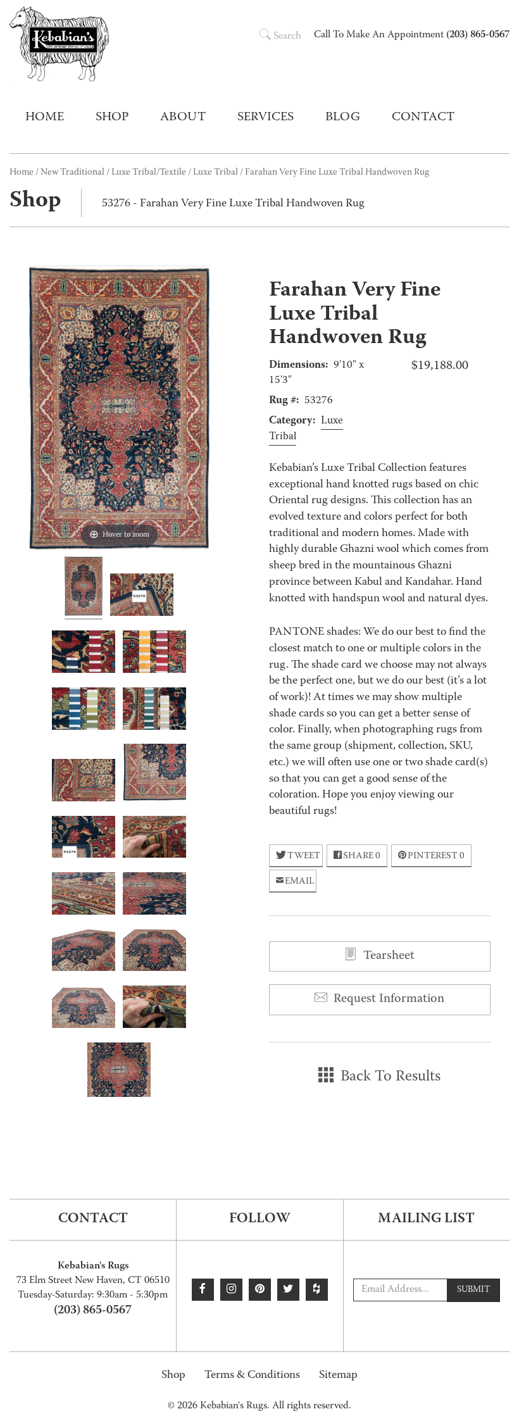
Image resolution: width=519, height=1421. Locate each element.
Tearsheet (387, 956)
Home (44, 117)
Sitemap (338, 1375)
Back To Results (389, 1077)
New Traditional (72, 173)
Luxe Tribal (215, 173)
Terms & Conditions (252, 1375)
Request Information (387, 999)
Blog (342, 117)
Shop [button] (112, 117)
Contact (423, 117)
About (183, 117)
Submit (473, 1290)
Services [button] (265, 117)
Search (287, 36)
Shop (173, 1375)
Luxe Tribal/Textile (148, 173)
